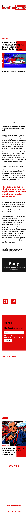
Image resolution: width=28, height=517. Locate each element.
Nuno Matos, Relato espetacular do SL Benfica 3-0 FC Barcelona (13, 451)
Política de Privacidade (14, 511)
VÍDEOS (12, 356)
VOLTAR (14, 466)
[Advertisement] (14, 24)
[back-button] (2, 3)
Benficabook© (14, 505)
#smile (5, 356)
